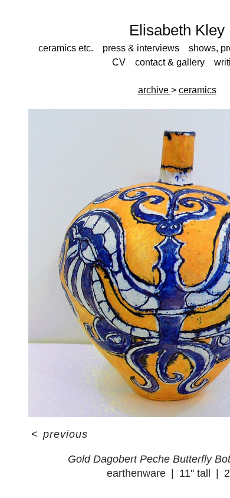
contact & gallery (170, 62)
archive (154, 90)
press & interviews (141, 48)
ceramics (197, 90)
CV (119, 62)
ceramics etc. (65, 48)
